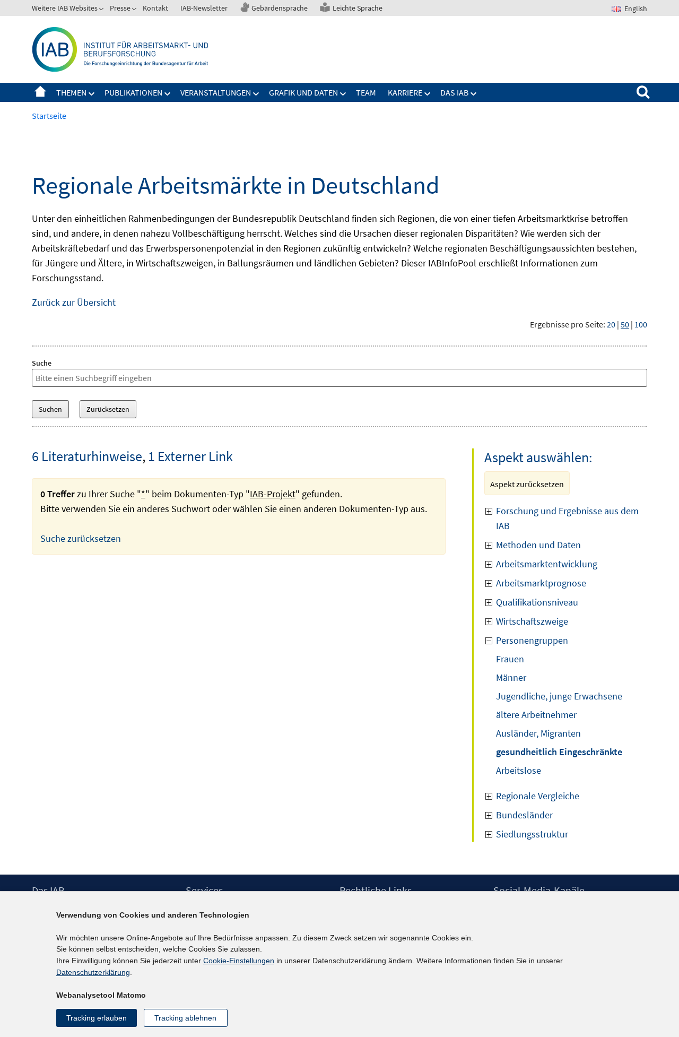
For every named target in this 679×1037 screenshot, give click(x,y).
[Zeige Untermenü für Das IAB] (473, 94)
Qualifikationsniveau (537, 602)
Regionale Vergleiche (537, 796)
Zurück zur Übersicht (74, 302)
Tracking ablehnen (185, 1018)
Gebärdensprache (279, 8)
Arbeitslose (518, 770)
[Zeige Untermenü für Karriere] (427, 94)
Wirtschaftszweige (532, 621)
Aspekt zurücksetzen (527, 484)
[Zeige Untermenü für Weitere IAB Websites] (102, 10)
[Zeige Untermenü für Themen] (92, 94)
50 (625, 324)
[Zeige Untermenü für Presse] (135, 10)
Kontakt (155, 8)
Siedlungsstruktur (532, 834)
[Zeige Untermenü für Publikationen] (167, 94)
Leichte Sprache (357, 8)
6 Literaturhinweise (87, 456)
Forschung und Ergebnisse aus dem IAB (567, 518)
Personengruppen (532, 640)
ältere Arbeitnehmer (536, 714)
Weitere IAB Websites (65, 8)
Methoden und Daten (538, 545)
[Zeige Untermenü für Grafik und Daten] (343, 94)
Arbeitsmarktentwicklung (546, 564)
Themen (71, 92)
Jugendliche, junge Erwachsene (559, 696)
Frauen (510, 659)
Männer (511, 677)
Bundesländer (524, 815)
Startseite (40, 92)
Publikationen (133, 92)
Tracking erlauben (96, 1018)
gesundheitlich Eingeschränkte (559, 752)
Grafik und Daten (303, 92)
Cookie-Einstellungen (238, 960)
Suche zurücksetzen (80, 538)
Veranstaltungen (215, 92)
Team (366, 92)
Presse (120, 8)
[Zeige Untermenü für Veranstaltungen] (256, 94)
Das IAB (454, 92)
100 (640, 324)
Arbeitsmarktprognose (541, 583)
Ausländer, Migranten (538, 733)
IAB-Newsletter (204, 8)
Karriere (405, 92)
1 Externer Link (190, 456)
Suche (41, 363)
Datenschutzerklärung (93, 972)
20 (611, 324)
